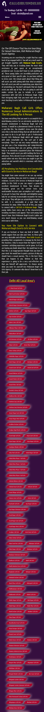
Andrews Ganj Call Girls (15, 401)
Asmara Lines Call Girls (15, 498)
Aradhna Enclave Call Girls (16, 424)
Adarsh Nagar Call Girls (15, 299)
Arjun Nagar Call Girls (15, 441)
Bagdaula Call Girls (14, 572)
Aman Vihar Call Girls (29, 345)
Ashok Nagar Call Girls (32, 452)
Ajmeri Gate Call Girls (15, 322)
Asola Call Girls (32, 498)
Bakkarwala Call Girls (15, 594)
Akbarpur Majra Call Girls (16, 328)
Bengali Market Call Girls (16, 674)
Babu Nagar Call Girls (15, 549)
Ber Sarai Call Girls (34, 674)
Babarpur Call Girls (34, 543)
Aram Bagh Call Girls (14, 435)
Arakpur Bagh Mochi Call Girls (17, 430)
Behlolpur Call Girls (14, 668)
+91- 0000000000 (31, 10)
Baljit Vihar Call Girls (32, 606)
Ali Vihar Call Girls (33, 339)
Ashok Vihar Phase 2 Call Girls (17, 464)
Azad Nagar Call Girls (15, 515)
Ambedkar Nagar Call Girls (16, 356)
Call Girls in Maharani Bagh (26, 207)
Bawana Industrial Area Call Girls (18, 651)
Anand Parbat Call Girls (15, 379)
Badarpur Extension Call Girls (17, 555)
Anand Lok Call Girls (33, 367)
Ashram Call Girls (32, 486)
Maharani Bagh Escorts (32, 63)
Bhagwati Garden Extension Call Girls (19, 685)
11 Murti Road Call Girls (15, 288)
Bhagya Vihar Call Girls (15, 691)
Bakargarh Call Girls (32, 583)
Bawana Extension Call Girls (16, 645)
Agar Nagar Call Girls (30, 311)
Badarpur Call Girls (32, 549)
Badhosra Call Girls (14, 560)
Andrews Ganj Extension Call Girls (18, 407)
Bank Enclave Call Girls (15, 611)
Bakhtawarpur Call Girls (15, 589)
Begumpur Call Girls (33, 662)
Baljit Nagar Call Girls (15, 606)
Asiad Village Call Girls (15, 492)
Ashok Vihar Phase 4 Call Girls (17, 475)
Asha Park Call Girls (14, 452)
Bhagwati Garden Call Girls (16, 679)
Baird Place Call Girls (15, 583)
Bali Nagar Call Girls (33, 600)
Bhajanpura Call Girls (15, 702)
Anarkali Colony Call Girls (16, 390)
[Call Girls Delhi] (22, 3)
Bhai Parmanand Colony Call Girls (18, 696)
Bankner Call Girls (33, 611)
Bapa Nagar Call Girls (15, 617)
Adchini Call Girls (13, 311)
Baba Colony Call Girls (15, 538)
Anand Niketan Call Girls (15, 373)
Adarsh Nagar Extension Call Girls (18, 305)
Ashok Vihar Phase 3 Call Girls (17, 469)
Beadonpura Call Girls (15, 657)
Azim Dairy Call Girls (30, 532)
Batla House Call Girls (15, 640)
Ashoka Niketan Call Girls (16, 481)
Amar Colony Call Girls (15, 350)
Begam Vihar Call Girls (15, 662)
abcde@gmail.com (25, 13)
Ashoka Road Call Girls (15, 486)
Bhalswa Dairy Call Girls (15, 708)
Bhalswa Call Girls (32, 702)
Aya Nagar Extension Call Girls (17, 509)
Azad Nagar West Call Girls (16, 526)
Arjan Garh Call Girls (32, 435)
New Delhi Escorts (34, 237)
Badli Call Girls (30, 560)
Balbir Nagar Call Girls (15, 600)
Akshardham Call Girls (15, 333)
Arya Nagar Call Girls (32, 441)
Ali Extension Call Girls (15, 339)
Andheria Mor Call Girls (15, 396)
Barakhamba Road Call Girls (16, 623)
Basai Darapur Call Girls (15, 628)
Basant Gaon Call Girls (15, 634)
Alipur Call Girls (13, 345)
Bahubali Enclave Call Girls (16, 577)
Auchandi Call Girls (14, 503)
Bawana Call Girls (32, 640)
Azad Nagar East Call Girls (16, 520)
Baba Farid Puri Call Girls (16, 543)
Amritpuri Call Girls (32, 362)
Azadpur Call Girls (14, 532)
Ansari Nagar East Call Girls (16, 413)
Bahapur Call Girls (31, 572)
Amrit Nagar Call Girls (15, 362)
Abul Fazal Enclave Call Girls (16, 294)
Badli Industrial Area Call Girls (17, 566)
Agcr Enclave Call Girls (15, 316)
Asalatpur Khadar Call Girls (16, 447)
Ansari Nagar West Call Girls (16, 418)
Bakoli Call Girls (31, 594)
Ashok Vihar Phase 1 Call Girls (17, 458)
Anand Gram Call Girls (15, 367)
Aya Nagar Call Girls (31, 503)
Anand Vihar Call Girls (15, 384)
